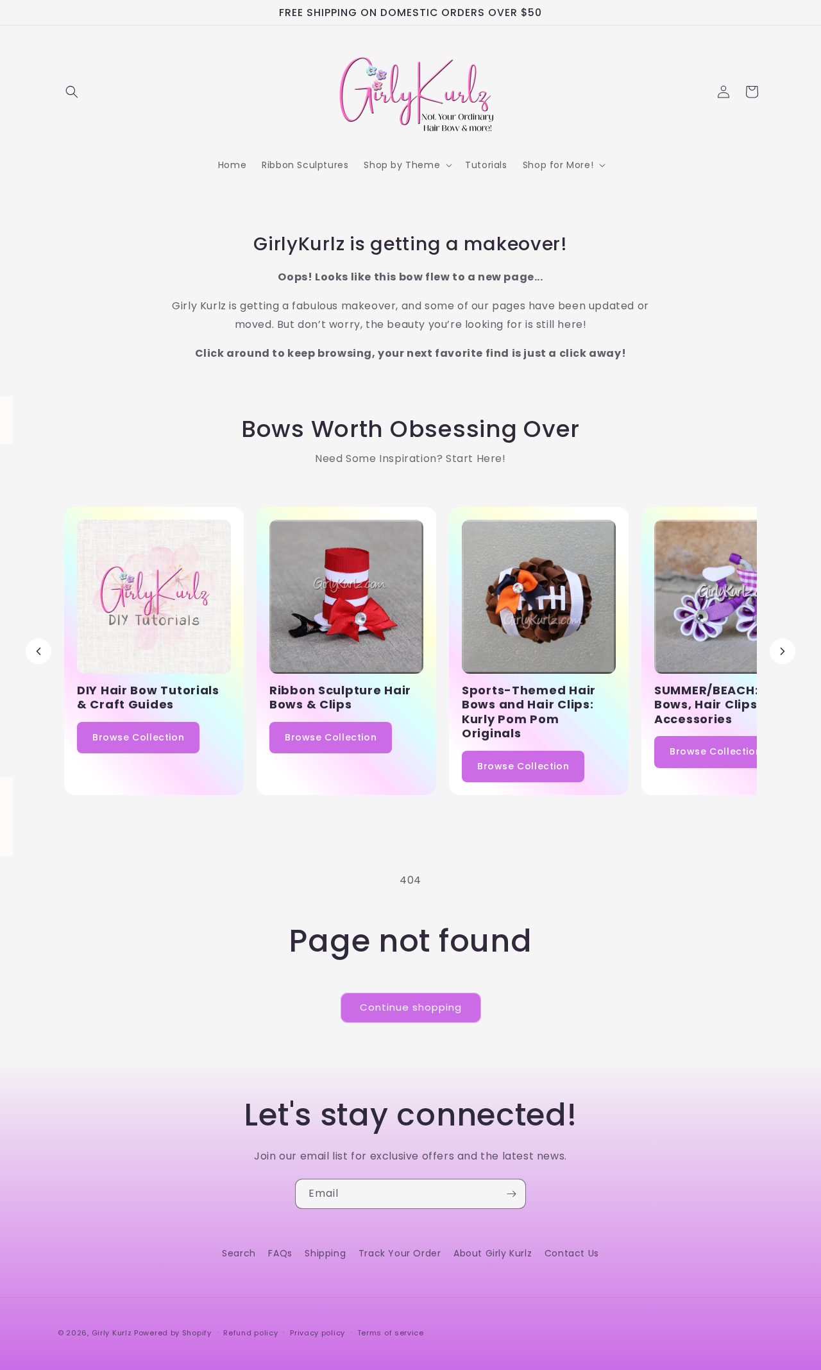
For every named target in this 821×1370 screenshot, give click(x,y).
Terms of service (390, 1333)
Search (239, 1253)
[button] (72, 92)
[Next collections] (782, 651)
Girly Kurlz (113, 1333)
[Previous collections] (38, 651)
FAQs (280, 1253)
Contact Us (572, 1253)
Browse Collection (138, 737)
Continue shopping (411, 1007)
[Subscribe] (511, 1194)
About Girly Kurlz (492, 1253)
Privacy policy (317, 1333)
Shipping (325, 1253)
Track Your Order (400, 1253)
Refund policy (250, 1333)
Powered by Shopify (173, 1333)
